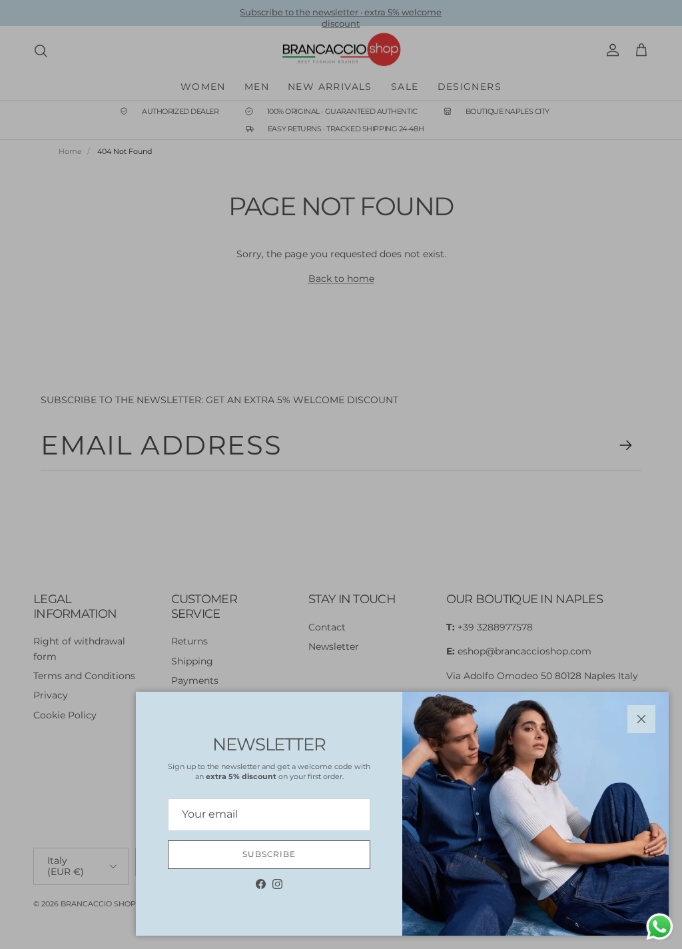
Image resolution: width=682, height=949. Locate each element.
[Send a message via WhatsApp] (659, 926)
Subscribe (269, 854)
